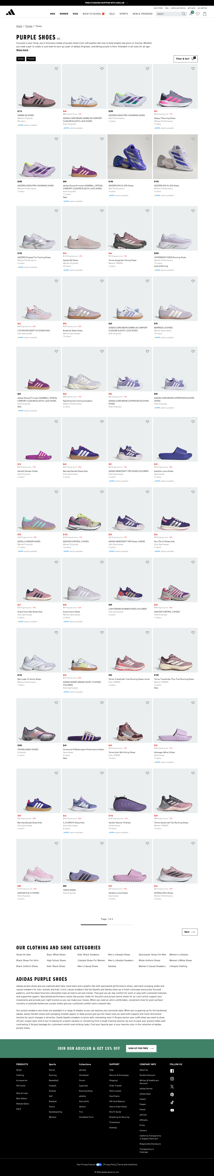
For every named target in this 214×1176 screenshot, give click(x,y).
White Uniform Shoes (149, 960)
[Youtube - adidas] (184, 1111)
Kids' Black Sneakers (88, 955)
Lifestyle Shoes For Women (91, 960)
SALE (112, 14)
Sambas (112, 966)
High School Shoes (56, 960)
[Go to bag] (204, 13)
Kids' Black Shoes (56, 966)
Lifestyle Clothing (178, 966)
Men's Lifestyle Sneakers (120, 960)
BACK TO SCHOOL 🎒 (94, 14)
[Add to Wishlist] (56, 69)
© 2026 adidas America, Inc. (107, 1172)
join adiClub (202, 8)
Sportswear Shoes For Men (152, 955)
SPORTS (124, 14)
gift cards (191, 8)
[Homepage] (10, 12)
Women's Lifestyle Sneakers (178, 955)
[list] (95, 59)
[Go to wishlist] (197, 13)
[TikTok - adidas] (184, 1103)
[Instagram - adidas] (184, 1079)
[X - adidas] (184, 1087)
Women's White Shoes (180, 960)
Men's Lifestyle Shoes (119, 955)
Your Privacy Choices (86, 1165)
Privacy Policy (110, 1165)
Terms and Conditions (127, 1165)
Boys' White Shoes (56, 955)
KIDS (75, 14)
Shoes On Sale (23, 955)
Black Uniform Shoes (27, 966)
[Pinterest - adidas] (184, 1095)
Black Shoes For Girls (27, 960)
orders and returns (178, 8)
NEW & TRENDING (142, 14)
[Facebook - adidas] (184, 1071)
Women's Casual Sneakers (152, 966)
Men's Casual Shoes (88, 966)
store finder (158, 8)
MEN (52, 14)
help (167, 8)
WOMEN (64, 14)
